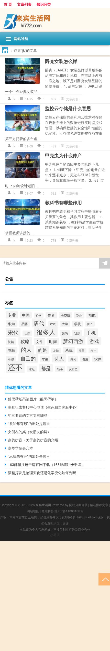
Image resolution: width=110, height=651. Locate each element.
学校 (77, 324)
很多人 (46, 331)
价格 (38, 315)
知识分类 (44, 4)
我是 (77, 333)
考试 (11, 359)
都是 (46, 368)
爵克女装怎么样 (61, 61)
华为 (11, 323)
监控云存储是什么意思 (68, 108)
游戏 (94, 341)
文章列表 (24, 4)
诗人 (59, 358)
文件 (39, 341)
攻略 (25, 341)
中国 (26, 315)
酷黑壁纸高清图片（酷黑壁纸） (33, 398)
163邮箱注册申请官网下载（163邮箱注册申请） (46, 464)
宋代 (13, 332)
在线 (53, 324)
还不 (15, 366)
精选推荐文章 (99, 505)
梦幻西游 (73, 341)
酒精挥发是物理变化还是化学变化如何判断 (42, 472)
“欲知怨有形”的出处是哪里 (29, 423)
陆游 (60, 369)
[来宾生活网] (55, 20)
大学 (65, 324)
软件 (97, 358)
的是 (42, 350)
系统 (69, 350)
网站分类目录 (78, 505)
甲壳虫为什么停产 (63, 155)
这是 (32, 369)
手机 (91, 332)
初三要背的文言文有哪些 (27, 415)
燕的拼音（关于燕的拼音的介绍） (35, 439)
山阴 (27, 333)
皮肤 (56, 350)
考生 (93, 351)
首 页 (8, 4)
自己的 (28, 358)
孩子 (90, 324)
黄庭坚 (73, 369)
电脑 (11, 350)
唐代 (39, 323)
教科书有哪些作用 (63, 202)
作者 (51, 315)
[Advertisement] (55, 596)
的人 (26, 349)
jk (14, 99)
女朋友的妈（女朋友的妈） (29, 431)
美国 (81, 351)
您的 (65, 333)
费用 (85, 359)
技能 (11, 341)
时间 (53, 341)
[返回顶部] (104, 579)
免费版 (65, 315)
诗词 (73, 359)
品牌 (24, 323)
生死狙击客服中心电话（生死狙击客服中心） (44, 407)
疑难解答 (47, 511)
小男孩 (55, 534)
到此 (79, 315)
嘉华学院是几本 (20, 448)
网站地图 (33, 511)
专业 (12, 315)
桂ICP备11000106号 (68, 511)
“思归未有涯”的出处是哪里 (29, 456)
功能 (92, 315)
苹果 (45, 359)
